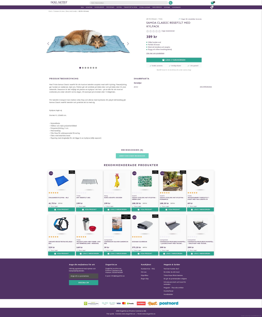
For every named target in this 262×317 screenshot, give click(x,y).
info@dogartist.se (118, 276)
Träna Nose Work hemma (173, 275)
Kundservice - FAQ (148, 269)
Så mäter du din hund (171, 272)
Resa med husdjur (71, 11)
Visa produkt (63, 209)
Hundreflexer (168, 291)
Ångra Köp (145, 279)
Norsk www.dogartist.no (146, 314)
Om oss (143, 272)
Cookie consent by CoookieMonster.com (251, 315)
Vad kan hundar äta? (171, 269)
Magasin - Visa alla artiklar (174, 288)
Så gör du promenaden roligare (175, 279)
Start (50, 11)
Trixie (160, 19)
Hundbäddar (168, 294)
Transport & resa (59, 11)
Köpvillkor (144, 275)
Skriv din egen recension (132, 156)
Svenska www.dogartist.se (125, 314)
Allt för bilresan (84, 11)
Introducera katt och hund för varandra (175, 283)
